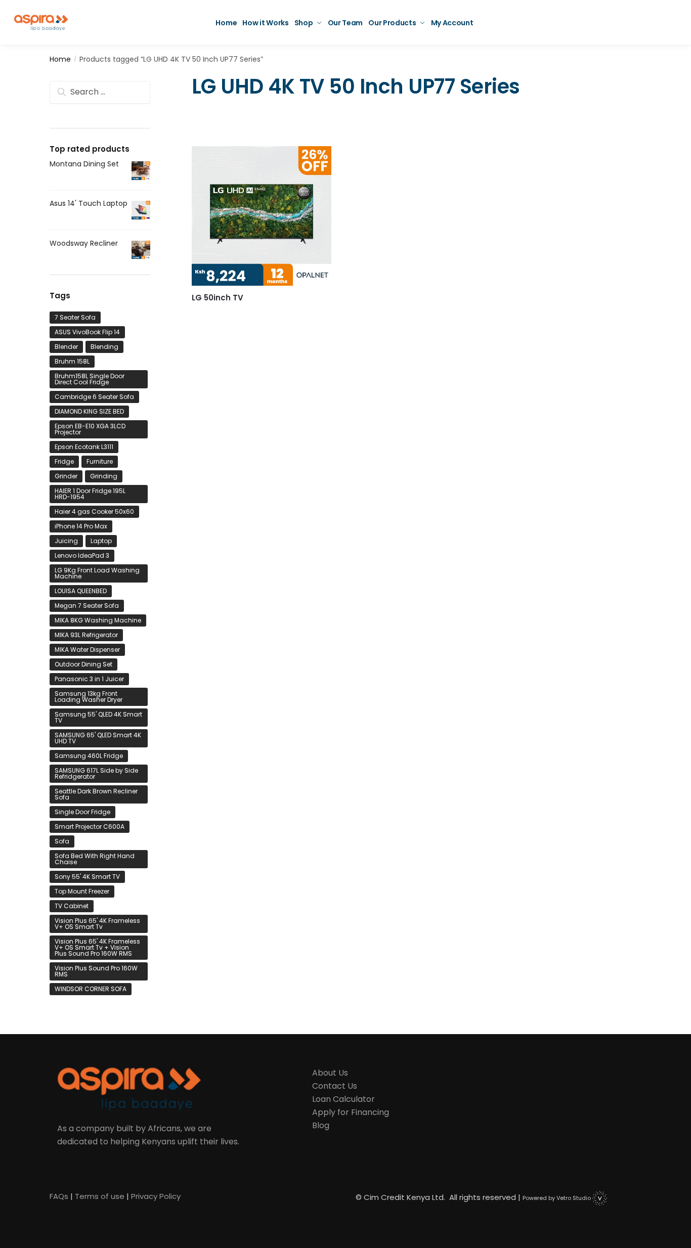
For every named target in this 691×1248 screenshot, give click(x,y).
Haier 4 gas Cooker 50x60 (94, 511)
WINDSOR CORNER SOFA (90, 989)
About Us (330, 1073)
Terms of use (99, 1196)
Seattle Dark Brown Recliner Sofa (96, 794)
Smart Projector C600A (89, 826)
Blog (320, 1125)
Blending (104, 346)
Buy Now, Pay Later (261, 313)
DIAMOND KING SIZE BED (89, 411)
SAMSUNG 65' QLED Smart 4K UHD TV (98, 738)
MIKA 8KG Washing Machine (98, 620)
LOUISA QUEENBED (81, 591)
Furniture (100, 461)
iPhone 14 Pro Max (81, 526)
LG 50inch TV (217, 298)
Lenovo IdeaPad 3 (82, 555)
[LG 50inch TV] (261, 216)
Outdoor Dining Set (83, 664)
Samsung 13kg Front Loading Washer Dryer (88, 696)
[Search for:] (100, 92)
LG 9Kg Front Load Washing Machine (97, 573)
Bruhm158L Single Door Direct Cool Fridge (89, 379)
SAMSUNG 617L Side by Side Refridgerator (96, 773)
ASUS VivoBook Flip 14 (87, 332)
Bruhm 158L (72, 361)
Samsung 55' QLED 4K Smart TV (98, 717)
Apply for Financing (350, 1112)
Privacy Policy (156, 1196)
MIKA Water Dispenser (87, 649)
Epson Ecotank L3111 (84, 446)
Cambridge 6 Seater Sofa (94, 396)
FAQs (59, 1196)
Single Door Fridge (82, 812)
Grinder (66, 476)
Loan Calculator (343, 1099)
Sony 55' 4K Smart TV (87, 876)
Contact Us (334, 1086)
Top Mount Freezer (82, 891)
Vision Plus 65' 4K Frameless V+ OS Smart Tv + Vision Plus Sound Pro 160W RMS (97, 947)
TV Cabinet (72, 906)
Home (60, 59)
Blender (66, 346)
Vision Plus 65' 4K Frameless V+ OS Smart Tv (97, 923)
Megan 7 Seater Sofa (87, 605)
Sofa (62, 841)
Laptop (101, 541)
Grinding (103, 476)
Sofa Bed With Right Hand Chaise (95, 859)
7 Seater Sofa (75, 317)
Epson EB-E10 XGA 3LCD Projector (90, 429)
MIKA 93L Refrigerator (86, 635)
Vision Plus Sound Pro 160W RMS (96, 971)
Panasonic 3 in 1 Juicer (89, 679)
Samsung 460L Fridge (89, 755)
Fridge (64, 461)
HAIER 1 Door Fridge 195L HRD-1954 (90, 493)
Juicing (66, 541)
